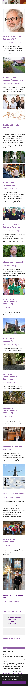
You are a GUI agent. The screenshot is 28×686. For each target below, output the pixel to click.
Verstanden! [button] (14, 683)
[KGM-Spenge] (5, 2)
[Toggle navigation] (4, 5)
